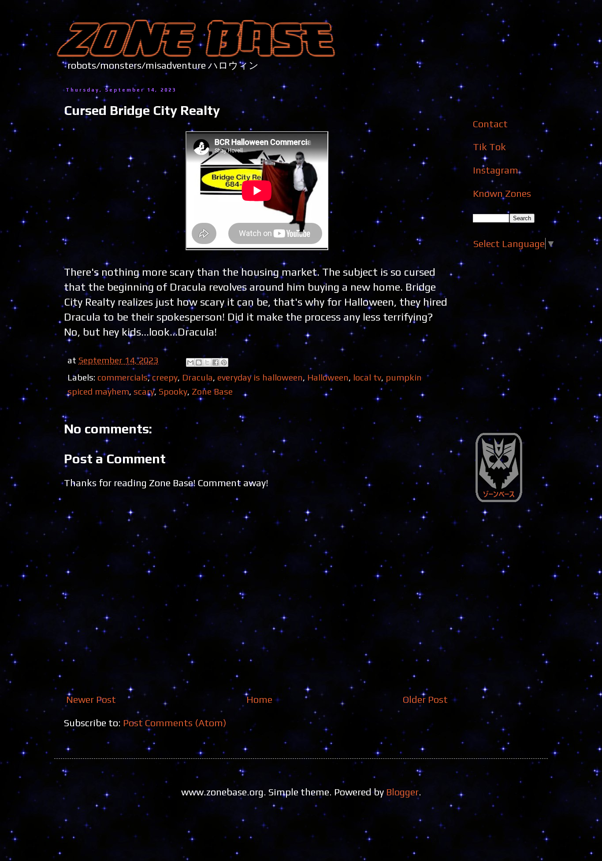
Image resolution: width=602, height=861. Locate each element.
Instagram (495, 170)
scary (144, 391)
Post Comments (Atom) (175, 722)
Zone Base (212, 391)
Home (259, 699)
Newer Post (91, 699)
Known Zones (502, 193)
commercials (122, 377)
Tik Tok (489, 146)
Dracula (197, 377)
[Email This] (190, 362)
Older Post (425, 699)
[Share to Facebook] (215, 362)
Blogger (402, 792)
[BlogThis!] (198, 362)
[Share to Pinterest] (223, 362)
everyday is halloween (260, 377)
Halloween (328, 377)
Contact (490, 123)
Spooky (173, 391)
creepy (165, 377)
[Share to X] (207, 362)
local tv (367, 377)
